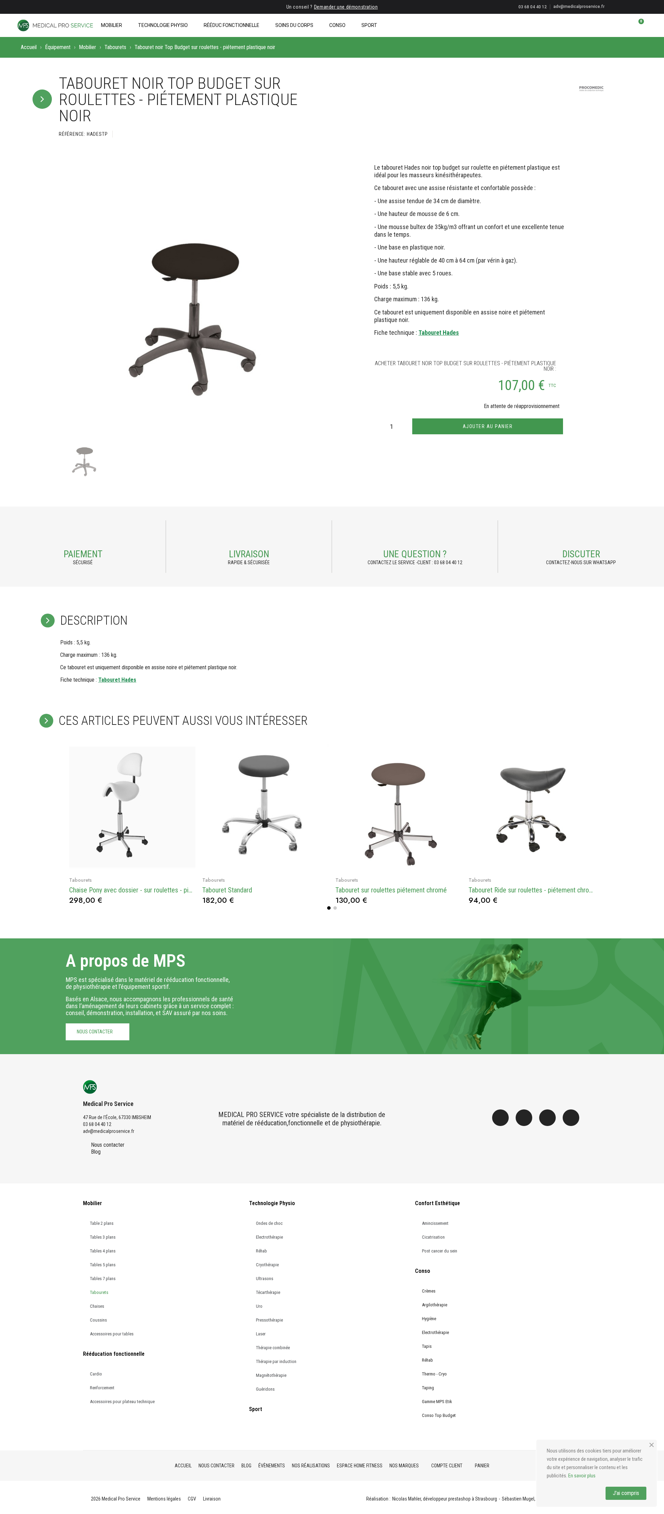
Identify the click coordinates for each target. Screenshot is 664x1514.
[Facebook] (500, 1117)
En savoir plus (582, 1476)
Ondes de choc (269, 1223)
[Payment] (83, 535)
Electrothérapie (269, 1237)
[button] (614, 25)
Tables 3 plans (103, 1237)
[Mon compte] (626, 25)
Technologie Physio (163, 25)
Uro (259, 1306)
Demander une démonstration (346, 7)
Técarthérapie (268, 1292)
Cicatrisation (433, 1237)
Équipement (58, 47)
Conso (337, 25)
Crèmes (428, 1291)
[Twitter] (547, 1117)
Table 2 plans (101, 1223)
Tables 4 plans (103, 1250)
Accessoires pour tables (111, 1333)
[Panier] (638, 25)
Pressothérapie (269, 1320)
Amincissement (435, 1223)
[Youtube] (571, 1117)
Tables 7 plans (103, 1278)
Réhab (261, 1250)
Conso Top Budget (439, 1415)
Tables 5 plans (103, 1264)
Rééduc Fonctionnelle (231, 25)
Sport (369, 25)
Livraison (249, 554)
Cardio (96, 1373)
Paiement (83, 554)
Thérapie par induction (276, 1361)
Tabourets (115, 47)
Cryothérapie (267, 1264)
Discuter (581, 554)
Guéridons (265, 1389)
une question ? (414, 554)
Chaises (97, 1306)
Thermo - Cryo (434, 1373)
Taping (428, 1387)
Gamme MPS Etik (437, 1401)
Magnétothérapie (271, 1375)
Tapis (427, 1346)
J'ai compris (626, 1493)
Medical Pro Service (108, 1103)
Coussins (98, 1320)
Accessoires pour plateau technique (122, 1401)
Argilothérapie (434, 1304)
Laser (261, 1333)
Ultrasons (264, 1278)
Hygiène (429, 1318)
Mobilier (111, 25)
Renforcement (102, 1387)
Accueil (29, 47)
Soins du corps (294, 25)
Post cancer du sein (439, 1250)
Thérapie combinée (273, 1347)
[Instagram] (524, 1117)
